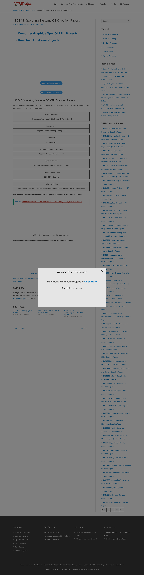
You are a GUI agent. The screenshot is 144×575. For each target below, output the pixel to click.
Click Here (90, 281)
